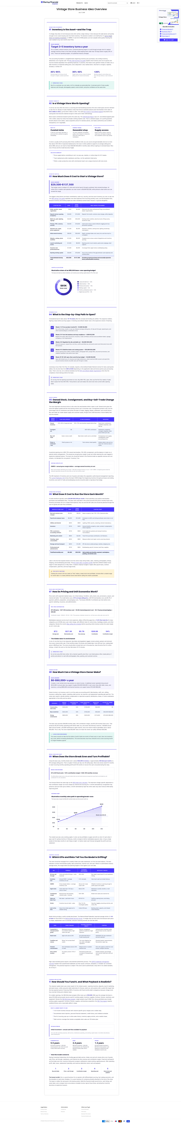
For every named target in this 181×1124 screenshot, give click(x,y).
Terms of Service (44, 1114)
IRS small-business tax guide (77, 60)
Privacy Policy (44, 1109)
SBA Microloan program (68, 999)
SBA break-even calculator (80, 782)
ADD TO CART (170, 40)
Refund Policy (44, 1111)
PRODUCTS (79, 3)
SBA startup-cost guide (58, 198)
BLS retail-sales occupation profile (83, 562)
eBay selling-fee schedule (74, 624)
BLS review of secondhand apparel (93, 111)
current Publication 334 (58, 478)
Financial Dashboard (168, 33)
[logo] (49, 3)
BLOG (86, 3)
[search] (127, 3)
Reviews (63, 1111)
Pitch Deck (165, 36)
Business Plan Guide (86, 1114)
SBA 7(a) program (102, 1001)
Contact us (63, 1109)
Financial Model (167, 29)
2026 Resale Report (88, 116)
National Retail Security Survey (73, 918)
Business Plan (166, 31)
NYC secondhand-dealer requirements (90, 371)
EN (138, 3)
